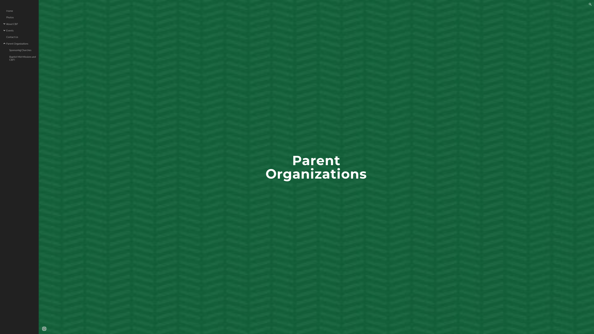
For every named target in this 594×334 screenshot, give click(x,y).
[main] (316, 167)
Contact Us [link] (12, 36)
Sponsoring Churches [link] (20, 50)
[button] (590, 4)
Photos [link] (10, 17)
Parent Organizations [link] (17, 43)
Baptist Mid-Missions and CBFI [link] (22, 58)
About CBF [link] (12, 23)
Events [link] (10, 30)
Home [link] (9, 10)
